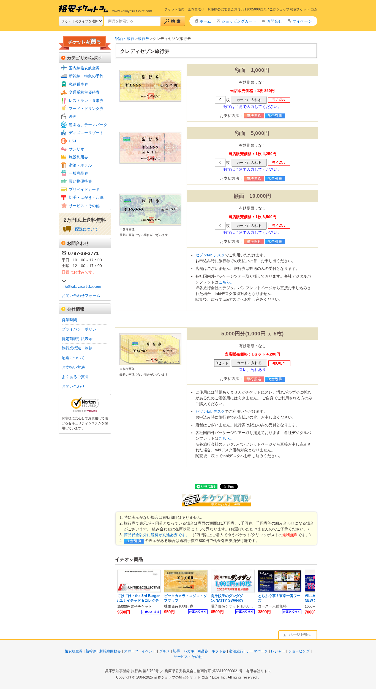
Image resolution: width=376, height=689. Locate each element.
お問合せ (274, 21)
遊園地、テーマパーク (88, 125)
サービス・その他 (84, 206)
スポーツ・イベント (140, 651)
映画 (73, 116)
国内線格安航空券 (84, 68)
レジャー (278, 651)
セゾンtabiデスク (210, 255)
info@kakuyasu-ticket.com (81, 287)
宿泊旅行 (236, 651)
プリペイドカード (84, 189)
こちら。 (226, 282)
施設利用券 (78, 157)
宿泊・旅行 (124, 38)
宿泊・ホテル (80, 165)
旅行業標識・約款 (77, 348)
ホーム (205, 21)
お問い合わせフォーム (81, 295)
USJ (72, 141)
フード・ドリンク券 (86, 108)
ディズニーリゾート (86, 133)
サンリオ (76, 149)
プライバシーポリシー (81, 329)
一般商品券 (78, 173)
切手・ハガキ (183, 651)
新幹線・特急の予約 (86, 76)
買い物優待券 (80, 181)
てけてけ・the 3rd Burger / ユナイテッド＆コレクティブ (138, 600)
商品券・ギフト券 (211, 651)
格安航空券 (74, 651)
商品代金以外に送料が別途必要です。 (156, 535)
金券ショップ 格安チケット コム (293, 9)
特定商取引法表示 (77, 339)
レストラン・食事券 (86, 100)
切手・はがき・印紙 (86, 197)
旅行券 (143, 38)
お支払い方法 (73, 367)
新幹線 (91, 651)
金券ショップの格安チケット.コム (181, 677)
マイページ (302, 21)
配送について (86, 229)
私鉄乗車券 (78, 84)
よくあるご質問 (75, 377)
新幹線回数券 (110, 651)
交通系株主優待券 (84, 92)
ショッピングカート (239, 21)
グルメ (164, 651)
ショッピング (299, 651)
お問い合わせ (73, 386)
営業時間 (69, 320)
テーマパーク (257, 651)
